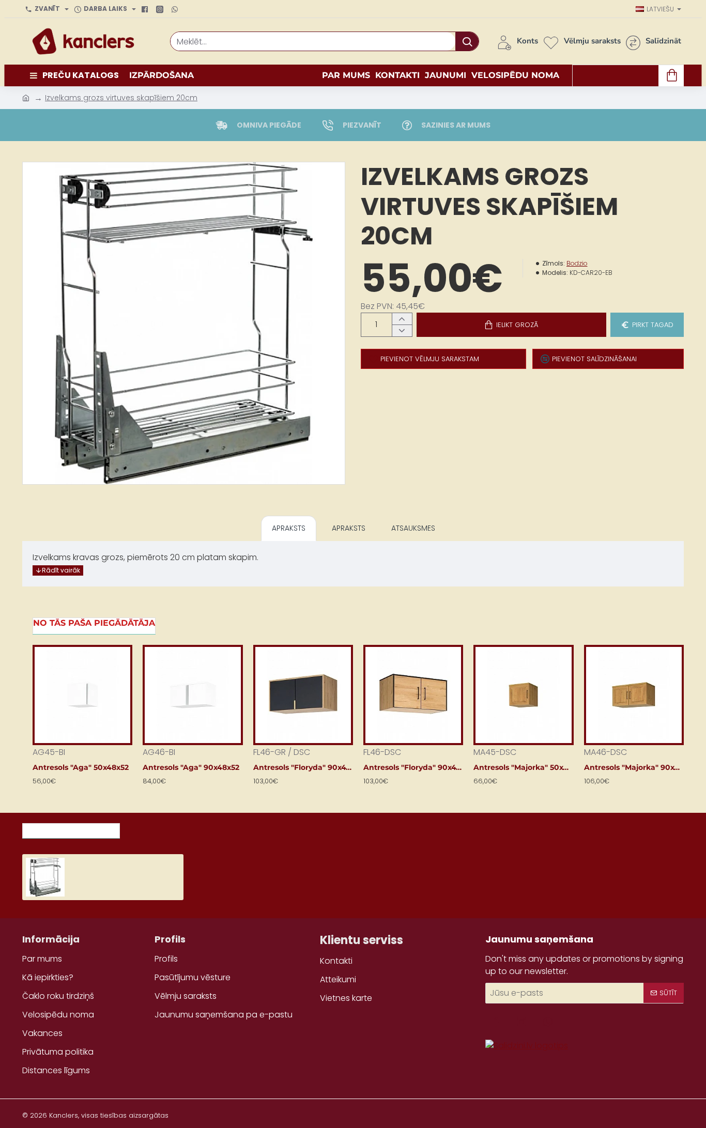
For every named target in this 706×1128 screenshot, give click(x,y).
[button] (511, 325)
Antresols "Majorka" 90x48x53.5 (634, 767)
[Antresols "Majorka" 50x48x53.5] (523, 695)
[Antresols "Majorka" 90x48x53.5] (634, 695)
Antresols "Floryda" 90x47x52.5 (303, 767)
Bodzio (577, 263)
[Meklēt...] (467, 41)
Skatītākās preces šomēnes (190, 827)
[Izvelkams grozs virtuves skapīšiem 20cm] (45, 877)
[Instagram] (161, 9)
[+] (402, 319)
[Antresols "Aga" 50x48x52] (82, 695)
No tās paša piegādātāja (94, 623)
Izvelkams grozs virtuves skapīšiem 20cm (121, 97)
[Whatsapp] (175, 9)
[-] (402, 330)
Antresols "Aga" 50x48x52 (81, 767)
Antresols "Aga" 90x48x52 (191, 767)
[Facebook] (146, 9)
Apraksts (288, 528)
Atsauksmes (413, 528)
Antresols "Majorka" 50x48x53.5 (523, 767)
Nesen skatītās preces (71, 827)
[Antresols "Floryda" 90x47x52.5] (303, 695)
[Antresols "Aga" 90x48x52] (192, 695)
